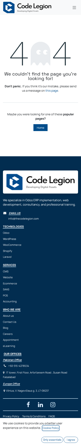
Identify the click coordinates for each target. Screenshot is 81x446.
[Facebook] (28, 405)
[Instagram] (53, 405)
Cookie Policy (51, 428)
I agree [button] (71, 439)
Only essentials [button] (52, 439)
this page (51, 90)
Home (40, 127)
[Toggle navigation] (74, 7)
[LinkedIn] (40, 405)
